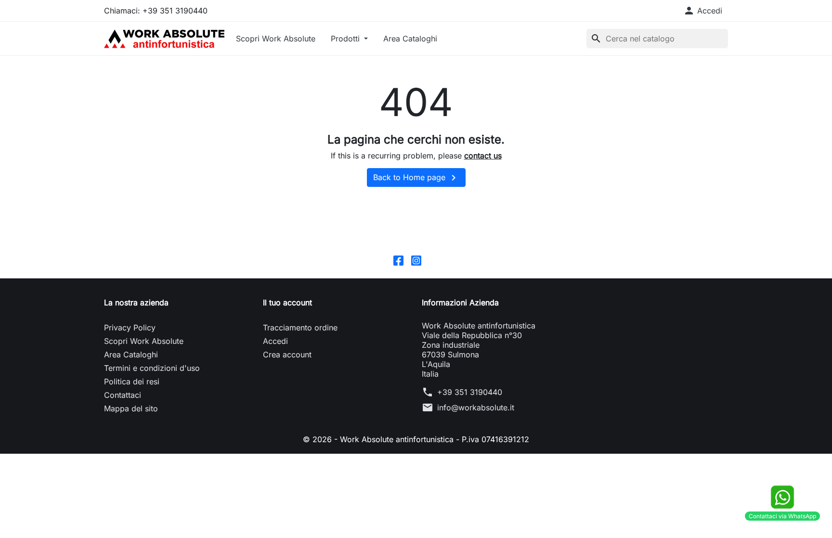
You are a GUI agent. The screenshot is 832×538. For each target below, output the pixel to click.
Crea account (287, 354)
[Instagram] (416, 259)
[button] (702, 10)
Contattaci (122, 395)
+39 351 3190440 (469, 392)
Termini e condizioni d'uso (152, 368)
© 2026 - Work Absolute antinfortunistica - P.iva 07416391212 (416, 439)
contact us (483, 155)
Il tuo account (287, 302)
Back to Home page (416, 178)
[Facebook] (398, 259)
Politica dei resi (131, 381)
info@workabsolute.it (475, 407)
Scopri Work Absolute (275, 38)
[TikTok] (434, 259)
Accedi (275, 341)
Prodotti (346, 38)
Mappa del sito (131, 408)
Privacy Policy (130, 327)
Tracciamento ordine (300, 327)
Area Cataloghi (410, 38)
